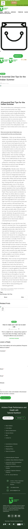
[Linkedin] (15, 515)
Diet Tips (9, 294)
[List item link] (14, 432)
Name (2, 369)
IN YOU (14, 2)
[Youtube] (19, 515)
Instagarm (15, 288)
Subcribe (21, 288)
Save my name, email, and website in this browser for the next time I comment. (13, 392)
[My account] (0, 53)
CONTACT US (17, 56)
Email (2, 376)
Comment (3, 351)
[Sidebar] (2, 160)
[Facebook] (8, 515)
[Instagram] (12, 515)
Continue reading (14, 338)
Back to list (14, 297)
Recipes (16, 67)
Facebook (11, 288)
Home (11, 67)
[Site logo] (4, 8)
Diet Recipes (3, 294)
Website (2, 383)
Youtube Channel (9, 289)
